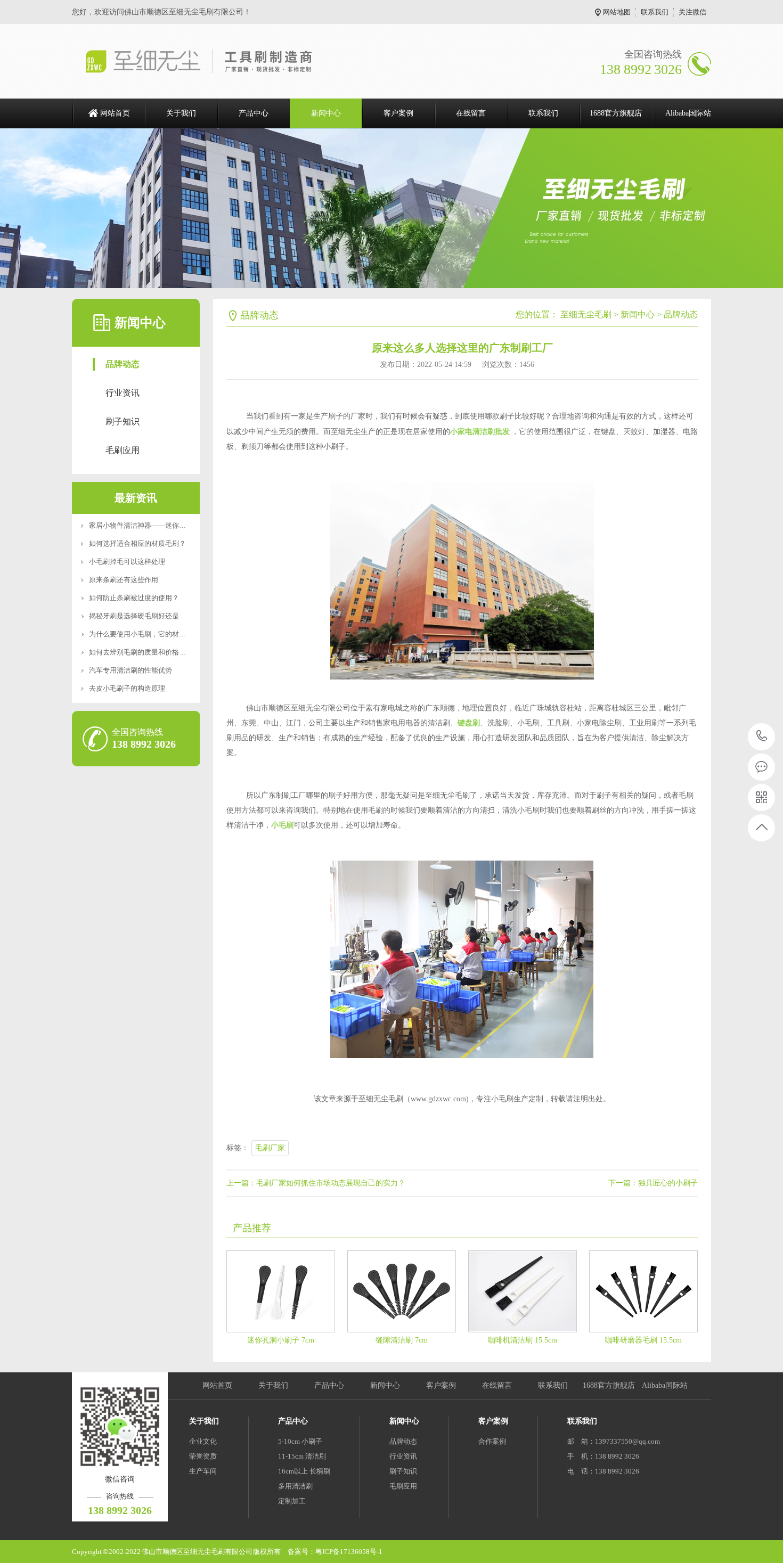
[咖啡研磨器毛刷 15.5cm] (643, 1291)
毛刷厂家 (270, 1148)
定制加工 (292, 1501)
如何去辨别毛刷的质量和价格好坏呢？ (148, 652)
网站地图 (617, 12)
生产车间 (203, 1471)
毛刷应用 (122, 450)
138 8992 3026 (762, 737)
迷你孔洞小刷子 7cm (280, 1340)
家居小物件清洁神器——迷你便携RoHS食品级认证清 (170, 525)
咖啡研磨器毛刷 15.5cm (643, 1340)
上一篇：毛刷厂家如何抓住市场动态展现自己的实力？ (315, 1183)
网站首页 (115, 113)
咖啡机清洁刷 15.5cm (522, 1340)
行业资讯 (122, 392)
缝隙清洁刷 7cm (402, 1340)
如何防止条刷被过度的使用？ (134, 598)
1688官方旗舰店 (616, 113)
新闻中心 (326, 113)
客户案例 (398, 113)
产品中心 (253, 113)
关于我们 (181, 113)
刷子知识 (122, 421)
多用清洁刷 (295, 1486)
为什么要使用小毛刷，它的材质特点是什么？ (158, 634)
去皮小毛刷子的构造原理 (127, 688)
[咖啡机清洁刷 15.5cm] (522, 1291)
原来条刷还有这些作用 (123, 580)
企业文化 (203, 1441)
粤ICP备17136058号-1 (348, 1552)
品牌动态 (122, 364)
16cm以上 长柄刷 (304, 1471)
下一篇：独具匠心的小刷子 (653, 1183)
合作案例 (492, 1441)
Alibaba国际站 (688, 113)
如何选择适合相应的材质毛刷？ (137, 543)
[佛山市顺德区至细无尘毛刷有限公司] (209, 61)
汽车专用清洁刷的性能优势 (130, 670)
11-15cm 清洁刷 (302, 1456)
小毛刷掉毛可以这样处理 (127, 562)
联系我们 (654, 12)
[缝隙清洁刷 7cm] (401, 1291)
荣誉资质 (203, 1456)
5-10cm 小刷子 (300, 1441)
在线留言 (471, 113)
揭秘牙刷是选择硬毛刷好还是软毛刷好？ (151, 616)
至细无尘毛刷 (585, 314)
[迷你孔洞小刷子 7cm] (280, 1291)
